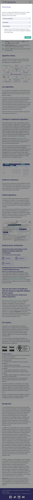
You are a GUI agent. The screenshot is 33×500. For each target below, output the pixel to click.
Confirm (28, 37)
